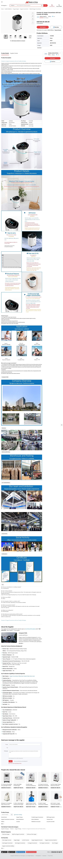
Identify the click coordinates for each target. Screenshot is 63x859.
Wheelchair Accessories (36, 821)
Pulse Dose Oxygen (5, 834)
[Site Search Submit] (45, 5)
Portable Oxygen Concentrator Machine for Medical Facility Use (31, 785)
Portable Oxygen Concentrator (37, 817)
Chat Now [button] (57, 27)
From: (7, 744)
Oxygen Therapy (19, 817)
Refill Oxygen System (51, 817)
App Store (4, 852)
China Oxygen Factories (6, 840)
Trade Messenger (21, 852)
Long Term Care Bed (50, 821)
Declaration (44, 855)
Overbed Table (26, 676)
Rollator (2, 821)
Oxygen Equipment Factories (37, 840)
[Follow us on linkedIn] (61, 852)
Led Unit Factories (25, 840)
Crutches (18, 821)
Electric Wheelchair (35, 819)
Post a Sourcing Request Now (15, 763)
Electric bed (32, 676)
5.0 (49, 54)
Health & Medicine (8, 9)
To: (7, 747)
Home (2, 9)
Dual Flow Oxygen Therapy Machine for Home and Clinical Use (56, 785)
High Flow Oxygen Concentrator (18, 834)
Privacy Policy (50, 855)
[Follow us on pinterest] (59, 852)
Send (11, 761)
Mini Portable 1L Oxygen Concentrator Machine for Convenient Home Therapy (56, 804)
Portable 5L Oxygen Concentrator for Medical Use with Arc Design (43, 804)
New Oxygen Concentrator (20, 843)
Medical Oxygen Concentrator (35, 9)
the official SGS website (30, 628)
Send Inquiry (43, 27)
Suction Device (4, 817)
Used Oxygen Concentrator (7, 843)
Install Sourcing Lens (32, 852)
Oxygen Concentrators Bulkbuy (8, 846)
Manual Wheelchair (20, 819)
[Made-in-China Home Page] (31, 2)
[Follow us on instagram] (55, 852)
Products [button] (12, 5)
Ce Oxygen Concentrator (32, 843)
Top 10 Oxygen (55, 843)
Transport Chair (50, 819)
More (2, 848)
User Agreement (38, 855)
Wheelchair (21, 676)
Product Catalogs (18, 814)
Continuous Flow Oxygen (31, 834)
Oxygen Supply (16, 9)
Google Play (12, 852)
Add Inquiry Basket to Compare (18, 40)
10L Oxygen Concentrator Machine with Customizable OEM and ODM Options (43, 785)
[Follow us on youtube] (57, 852)
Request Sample (58, 30)
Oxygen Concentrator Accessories (7, 819)
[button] (2, 2)
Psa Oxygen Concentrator (45, 843)
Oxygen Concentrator (24, 9)
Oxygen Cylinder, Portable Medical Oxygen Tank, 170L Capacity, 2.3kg (31, 804)
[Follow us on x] (54, 852)
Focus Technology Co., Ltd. (22, 855)
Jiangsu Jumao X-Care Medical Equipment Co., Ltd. (43, 16)
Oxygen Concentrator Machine (51, 840)
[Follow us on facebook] (52, 852)
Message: (6, 751)
